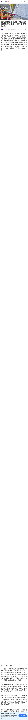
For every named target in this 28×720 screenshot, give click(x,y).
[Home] (6, 1)
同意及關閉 (22, 715)
